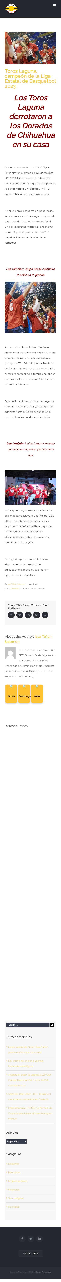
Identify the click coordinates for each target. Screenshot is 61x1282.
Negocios (13, 1189)
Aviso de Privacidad (42, 1272)
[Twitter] (30, 1238)
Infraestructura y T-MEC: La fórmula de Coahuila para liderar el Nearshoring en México (30, 1113)
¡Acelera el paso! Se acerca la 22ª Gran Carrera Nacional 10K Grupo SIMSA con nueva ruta (29, 1080)
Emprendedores (17, 1181)
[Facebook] (22, 1238)
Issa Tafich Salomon (16, 584)
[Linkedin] (39, 1238)
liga (30, 455)
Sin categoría (15, 1198)
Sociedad (13, 1206)
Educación (14, 1172)
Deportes (15, 588)
